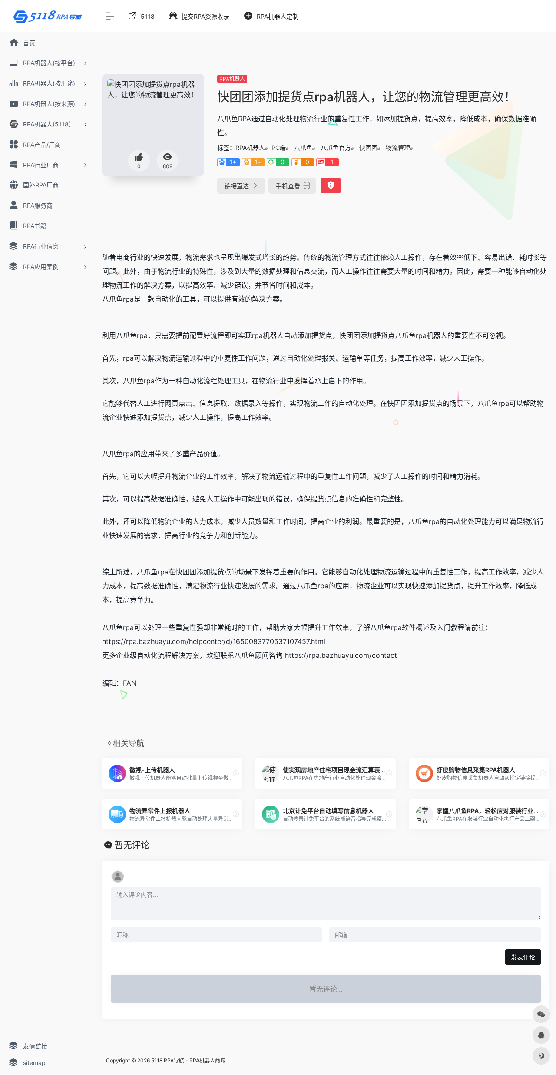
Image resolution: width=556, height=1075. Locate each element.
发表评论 (523, 957)
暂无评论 (132, 845)
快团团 (368, 147)
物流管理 (398, 147)
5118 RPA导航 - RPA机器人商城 (188, 1060)
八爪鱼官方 (336, 147)
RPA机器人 (232, 79)
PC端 (278, 147)
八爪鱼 (303, 147)
